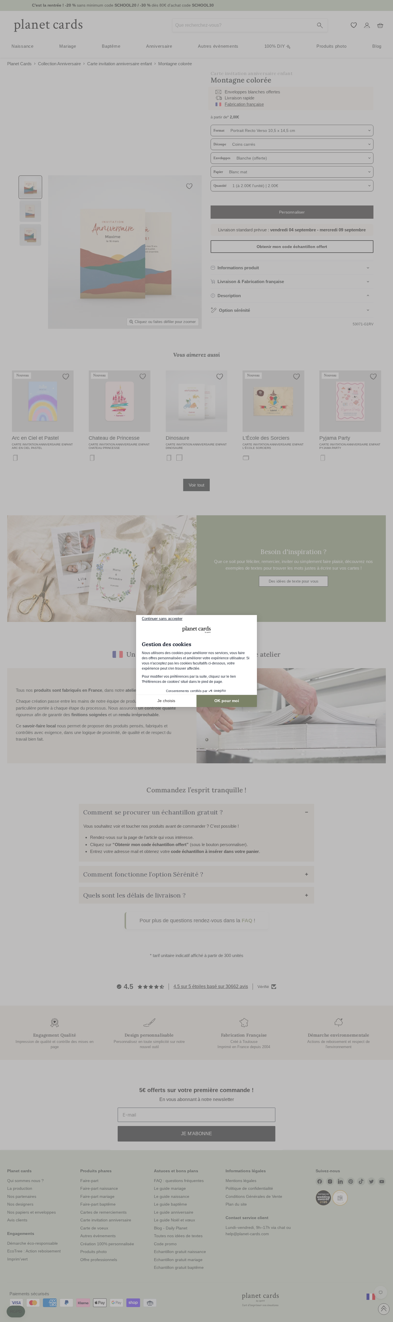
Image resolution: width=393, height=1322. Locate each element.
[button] (16, 1312)
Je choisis (166, 700)
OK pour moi (226, 700)
